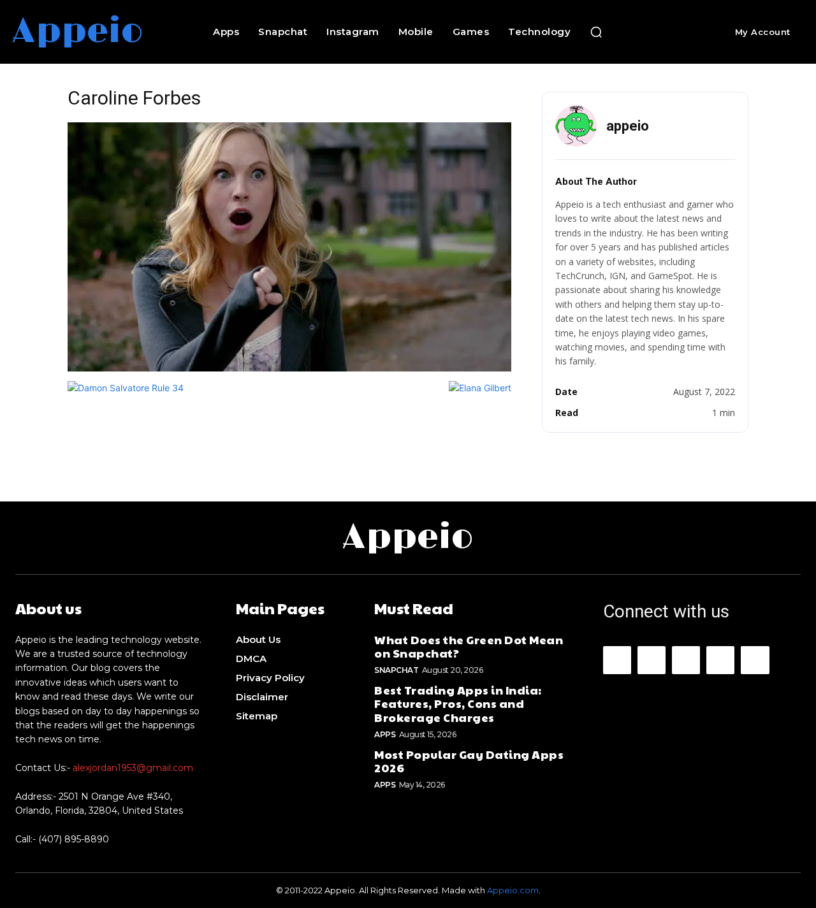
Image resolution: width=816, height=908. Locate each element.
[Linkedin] (686, 660)
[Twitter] (755, 660)
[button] (596, 32)
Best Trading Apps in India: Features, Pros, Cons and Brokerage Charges (458, 703)
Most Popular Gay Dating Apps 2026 (469, 761)
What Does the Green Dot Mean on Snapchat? (468, 646)
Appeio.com (513, 890)
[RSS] (720, 660)
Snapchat (396, 670)
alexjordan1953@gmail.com (133, 768)
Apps (384, 734)
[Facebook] (617, 660)
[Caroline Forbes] (289, 368)
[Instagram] (652, 660)
